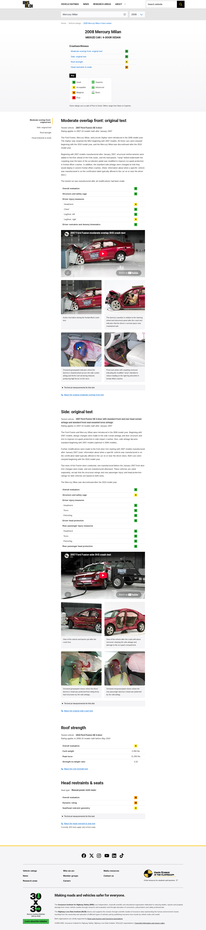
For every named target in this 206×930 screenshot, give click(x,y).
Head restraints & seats (81, 67)
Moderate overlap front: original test (86, 51)
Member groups (70, 876)
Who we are (68, 871)
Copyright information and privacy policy (150, 923)
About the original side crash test (78, 711)
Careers (67, 881)
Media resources (111, 871)
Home (63, 23)
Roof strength (77, 62)
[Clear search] (125, 14)
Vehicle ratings (70, 4)
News (86, 4)
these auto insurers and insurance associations (105, 919)
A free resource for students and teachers (159, 880)
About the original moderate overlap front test (84, 395)
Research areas (102, 4)
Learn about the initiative (36, 921)
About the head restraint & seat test (79, 823)
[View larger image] (81, 297)
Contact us (109, 876)
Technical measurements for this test (79, 388)
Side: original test (78, 57)
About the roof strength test (76, 769)
